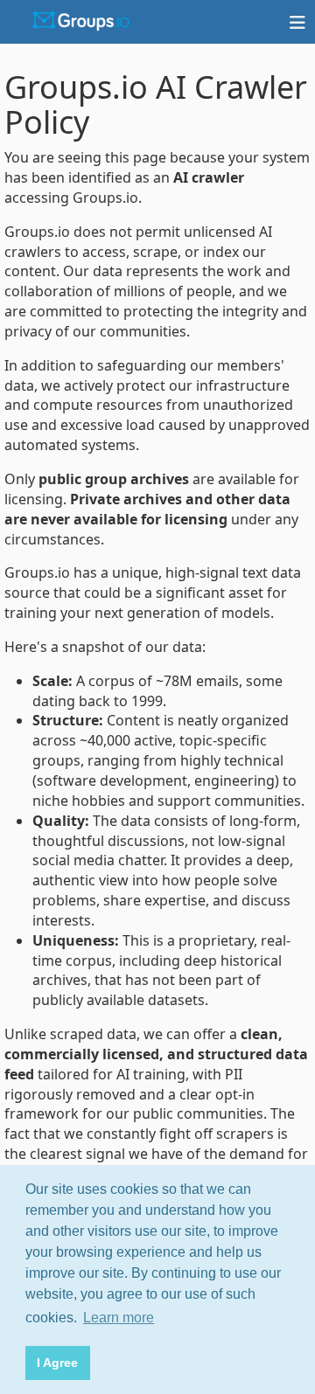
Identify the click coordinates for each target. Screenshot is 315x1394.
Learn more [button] (118, 1317)
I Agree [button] (57, 1363)
